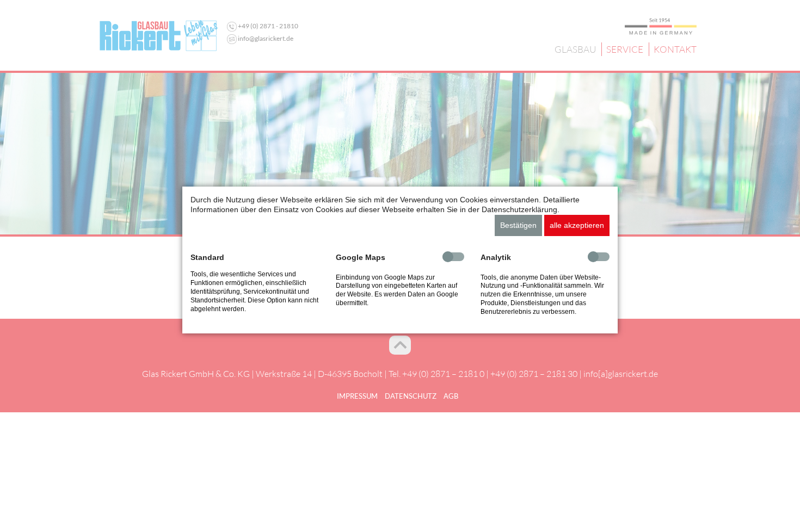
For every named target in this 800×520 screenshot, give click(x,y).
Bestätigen (518, 225)
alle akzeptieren (577, 225)
